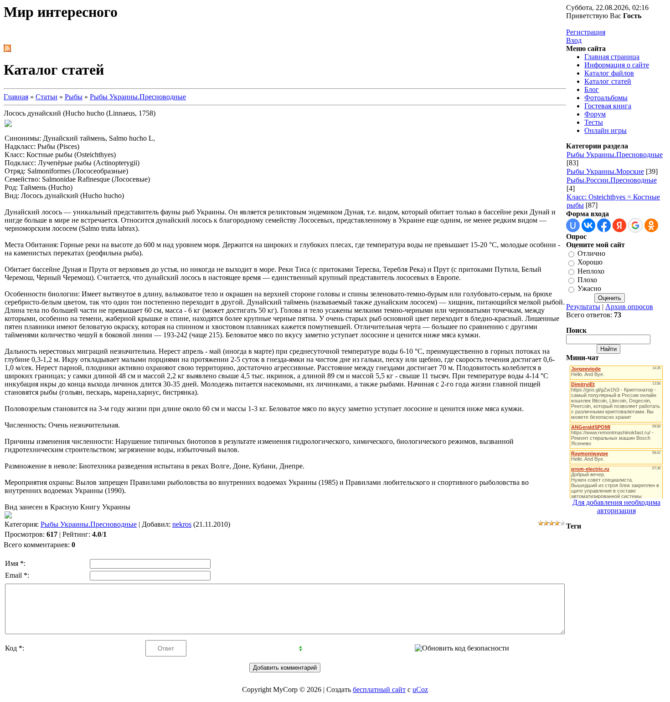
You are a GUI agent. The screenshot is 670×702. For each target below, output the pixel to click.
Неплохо (590, 271)
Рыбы (73, 97)
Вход (574, 40)
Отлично (591, 253)
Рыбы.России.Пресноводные (612, 180)
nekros (181, 524)
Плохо (587, 280)
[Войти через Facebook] (604, 225)
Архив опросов (629, 306)
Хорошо (590, 262)
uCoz (420, 689)
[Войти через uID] (573, 225)
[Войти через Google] (635, 225)
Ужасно (589, 289)
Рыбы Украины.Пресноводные (138, 97)
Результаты (583, 306)
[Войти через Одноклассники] (651, 225)
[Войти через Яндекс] (619, 225)
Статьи (46, 97)
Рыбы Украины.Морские (605, 171)
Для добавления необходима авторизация (616, 506)
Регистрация (585, 32)
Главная (16, 97)
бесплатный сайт (379, 689)
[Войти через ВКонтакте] (588, 225)
